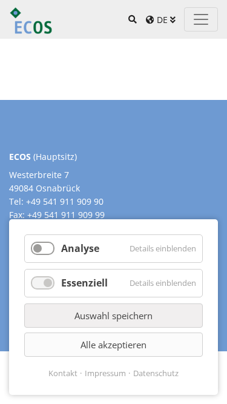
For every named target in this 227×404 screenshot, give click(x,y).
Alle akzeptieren (113, 345)
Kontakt (62, 373)
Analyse (80, 248)
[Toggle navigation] (201, 19)
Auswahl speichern (113, 316)
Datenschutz (156, 373)
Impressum (105, 373)
